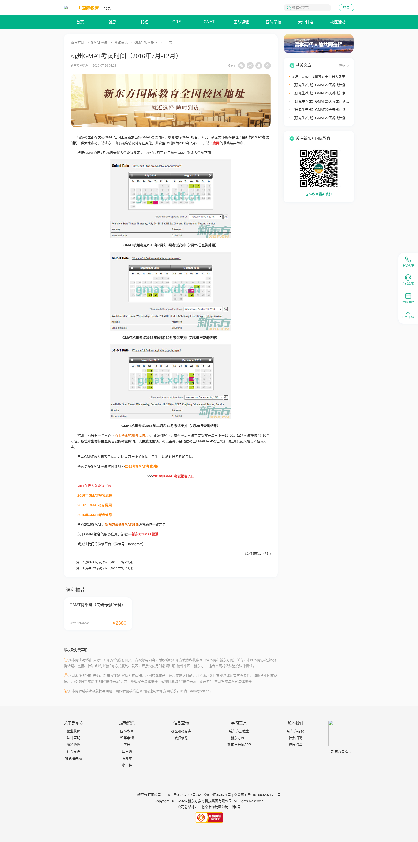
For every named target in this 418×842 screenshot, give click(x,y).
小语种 (127, 765)
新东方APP (239, 738)
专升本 (127, 758)
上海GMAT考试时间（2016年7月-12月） (108, 568)
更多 (342, 65)
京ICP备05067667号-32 (182, 795)
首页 (80, 22)
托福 (144, 22)
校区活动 (338, 22)
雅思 (112, 22)
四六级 (127, 751)
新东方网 (77, 42)
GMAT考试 (99, 42)
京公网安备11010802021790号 (257, 795)
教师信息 (181, 738)
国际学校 (273, 22)
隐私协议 (73, 745)
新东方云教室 (239, 731)
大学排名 (306, 22)
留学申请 (127, 738)
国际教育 (127, 731)
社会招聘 (295, 738)
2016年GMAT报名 (91, 505)
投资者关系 (73, 758)
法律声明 (73, 738)
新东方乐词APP (239, 745)
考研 (127, 745)
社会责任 (73, 751)
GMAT (209, 22)
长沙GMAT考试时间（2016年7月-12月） (108, 562)
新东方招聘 (295, 731)
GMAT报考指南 (146, 42)
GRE (176, 22)
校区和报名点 (181, 731)
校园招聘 (295, 745)
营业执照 (73, 731)
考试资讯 (121, 42)
